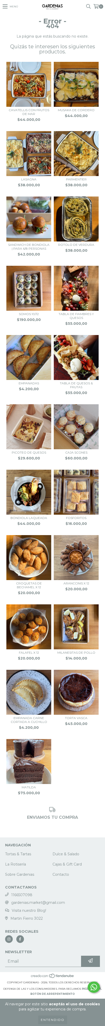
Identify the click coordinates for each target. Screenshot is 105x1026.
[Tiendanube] (52, 977)
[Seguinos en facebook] (20, 939)
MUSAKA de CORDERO (76, 110)
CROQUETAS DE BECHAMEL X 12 (29, 585)
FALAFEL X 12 (29, 652)
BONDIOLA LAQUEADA (28, 518)
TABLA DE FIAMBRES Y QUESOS (76, 316)
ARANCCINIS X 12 (76, 583)
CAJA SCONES (76, 452)
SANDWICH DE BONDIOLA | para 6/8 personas (28, 246)
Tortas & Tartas (18, 854)
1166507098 (21, 895)
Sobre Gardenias (19, 874)
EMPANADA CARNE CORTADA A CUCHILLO (29, 720)
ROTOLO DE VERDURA (76, 245)
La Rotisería (15, 864)
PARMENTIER (76, 179)
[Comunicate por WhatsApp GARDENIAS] (94, 987)
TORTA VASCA (76, 718)
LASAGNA (28, 179)
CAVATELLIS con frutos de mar (29, 112)
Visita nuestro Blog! (29, 910)
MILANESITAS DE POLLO (76, 652)
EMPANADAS (29, 383)
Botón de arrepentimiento (52, 994)
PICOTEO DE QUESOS (29, 452)
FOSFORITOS (76, 518)
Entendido (52, 1020)
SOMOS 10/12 (29, 314)
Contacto (60, 874)
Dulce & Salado (65, 854)
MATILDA (29, 787)
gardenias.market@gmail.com (38, 902)
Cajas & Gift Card (67, 864)
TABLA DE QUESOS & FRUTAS (76, 385)
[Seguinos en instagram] (9, 939)
